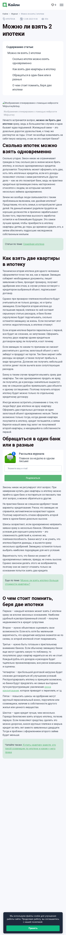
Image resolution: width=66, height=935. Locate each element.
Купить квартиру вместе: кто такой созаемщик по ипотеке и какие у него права (30, 748)
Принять (33, 928)
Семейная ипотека (33, 244)
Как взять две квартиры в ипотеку (34, 69)
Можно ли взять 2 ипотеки (24, 53)
